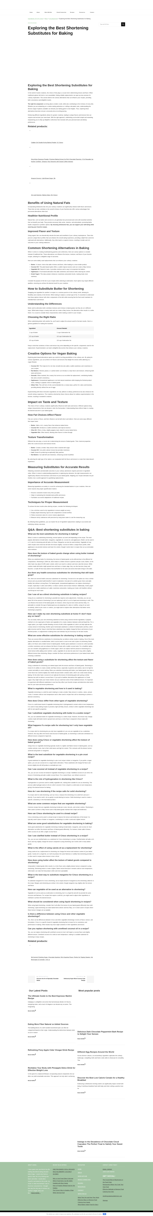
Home (31, 12)
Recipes (72, 12)
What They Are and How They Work (88, 1197)
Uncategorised (32, 22)
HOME (79, 1169)
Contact (92, 12)
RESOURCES (81, 1186)
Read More (31, 1011)
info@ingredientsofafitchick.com (112, 1196)
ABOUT (80, 1172)
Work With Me (48, 12)
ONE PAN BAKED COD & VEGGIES (64, 1169)
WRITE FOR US (82, 1193)
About (38, 12)
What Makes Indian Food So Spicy (88, 1204)
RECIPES (80, 1183)
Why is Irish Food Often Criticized (63, 1178)
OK (104, 1214)
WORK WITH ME (82, 1176)
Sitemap (105, 1200)
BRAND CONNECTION (84, 1179)
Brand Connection (61, 12)
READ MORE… (36, 1193)
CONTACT (81, 1190)
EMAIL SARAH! (107, 1169)
